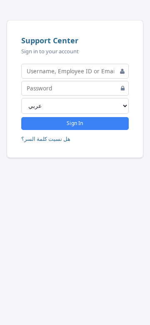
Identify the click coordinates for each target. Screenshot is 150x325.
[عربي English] (75, 106)
